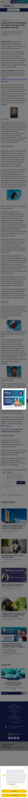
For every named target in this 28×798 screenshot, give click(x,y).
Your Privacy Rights (14, 787)
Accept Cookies (14, 795)
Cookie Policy (12, 784)
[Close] (26, 767)
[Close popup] (24, 390)
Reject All (14, 791)
